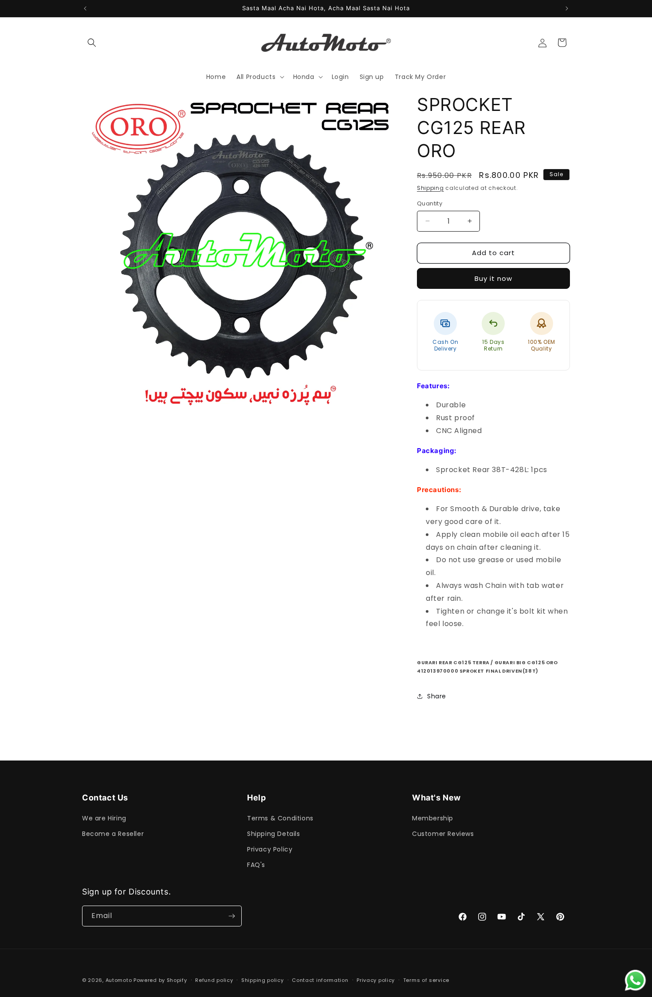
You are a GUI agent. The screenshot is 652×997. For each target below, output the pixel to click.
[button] (92, 42)
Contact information (320, 980)
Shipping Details (273, 833)
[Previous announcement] (85, 8)
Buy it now (493, 278)
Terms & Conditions (280, 818)
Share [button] (436, 696)
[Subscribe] (231, 916)
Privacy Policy (269, 849)
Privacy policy (376, 980)
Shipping (430, 188)
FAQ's (256, 864)
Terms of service (426, 980)
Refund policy (214, 980)
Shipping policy (262, 980)
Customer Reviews (443, 833)
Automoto (119, 980)
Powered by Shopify (160, 980)
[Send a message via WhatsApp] (635, 980)
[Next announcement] (567, 8)
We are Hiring (104, 818)
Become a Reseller (113, 833)
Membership (432, 818)
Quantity (429, 203)
